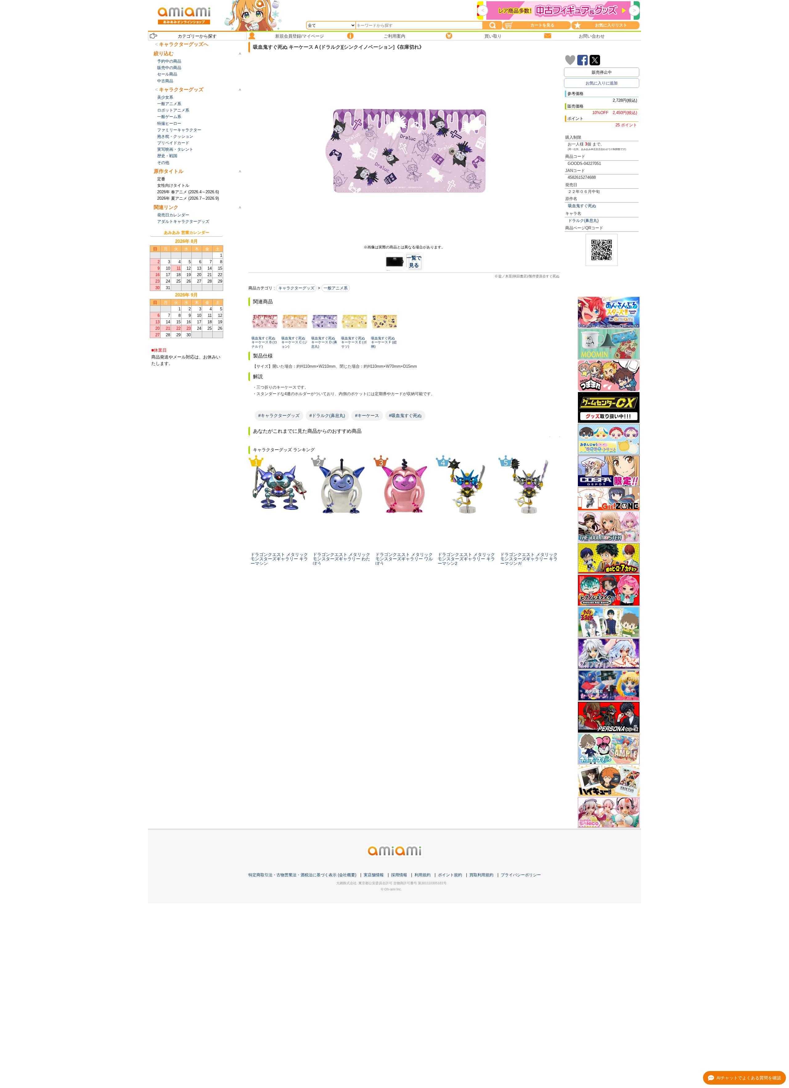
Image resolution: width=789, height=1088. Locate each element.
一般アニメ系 (336, 288)
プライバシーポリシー (521, 875)
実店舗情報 (374, 875)
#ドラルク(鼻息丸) (327, 415)
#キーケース (367, 415)
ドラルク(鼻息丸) (583, 220)
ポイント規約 (450, 875)
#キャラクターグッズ (279, 415)
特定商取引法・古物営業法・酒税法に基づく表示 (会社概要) (302, 875)
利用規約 (423, 875)
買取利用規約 (481, 875)
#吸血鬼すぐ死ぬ (405, 415)
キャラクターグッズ (296, 288)
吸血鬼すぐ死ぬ (582, 205)
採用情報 (399, 875)
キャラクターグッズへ (183, 44)
